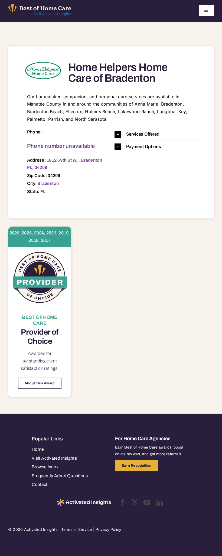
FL (42, 191)
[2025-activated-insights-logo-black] (84, 500)
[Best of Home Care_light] (39, 6)
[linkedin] (159, 502)
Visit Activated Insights (52, 14)
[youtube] (146, 502)
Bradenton (48, 183)
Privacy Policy (108, 529)
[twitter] (134, 502)
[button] (157, 134)
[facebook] (122, 502)
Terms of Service (76, 529)
